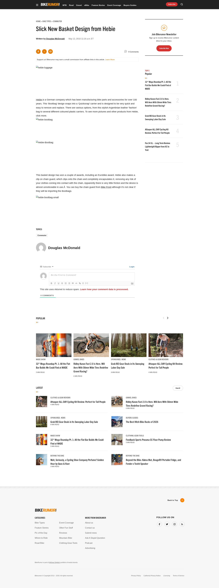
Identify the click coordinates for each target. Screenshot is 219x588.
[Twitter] (166, 523)
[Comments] (126, 52)
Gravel (79, 5)
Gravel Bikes (79, 359)
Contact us (90, 528)
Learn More (110, 59)
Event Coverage (114, 5)
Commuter (42, 235)
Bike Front (106, 187)
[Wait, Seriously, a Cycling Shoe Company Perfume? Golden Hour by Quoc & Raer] (41, 459)
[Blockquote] (73, 283)
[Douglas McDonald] (41, 249)
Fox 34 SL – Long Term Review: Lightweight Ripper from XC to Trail (157, 146)
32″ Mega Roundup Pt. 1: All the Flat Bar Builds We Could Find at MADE (158, 85)
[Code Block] (76, 283)
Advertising (90, 548)
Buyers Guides (130, 5)
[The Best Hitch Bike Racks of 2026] (117, 421)
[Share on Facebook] (38, 51)
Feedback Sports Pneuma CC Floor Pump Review (148, 439)
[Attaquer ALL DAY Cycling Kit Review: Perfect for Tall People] (166, 345)
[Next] (168, 318)
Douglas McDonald (55, 39)
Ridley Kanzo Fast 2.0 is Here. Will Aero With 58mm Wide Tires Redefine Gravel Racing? (158, 102)
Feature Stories (98, 5)
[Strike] (62, 283)
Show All (178, 388)
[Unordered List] (69, 283)
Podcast (88, 543)
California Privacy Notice (152, 576)
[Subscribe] (181, 523)
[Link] (80, 283)
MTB (65, 5)
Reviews (63, 533)
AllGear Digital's (54, 562)
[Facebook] (158, 523)
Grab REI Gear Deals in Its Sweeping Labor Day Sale (74, 421)
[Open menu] (37, 5)
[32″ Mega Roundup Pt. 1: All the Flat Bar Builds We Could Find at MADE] (53, 345)
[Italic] (55, 283)
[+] (86, 283)
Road (71, 5)
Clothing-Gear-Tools (135, 435)
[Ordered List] (65, 283)
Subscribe (171, 4)
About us (89, 523)
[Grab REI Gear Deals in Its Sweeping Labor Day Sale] (129, 345)
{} (83, 283)
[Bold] (51, 283)
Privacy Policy (136, 576)
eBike (86, 5)
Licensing (166, 576)
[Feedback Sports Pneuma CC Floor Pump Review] (117, 439)
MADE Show (40, 359)
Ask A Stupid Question (95, 538)
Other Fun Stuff (66, 528)
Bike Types (40, 523)
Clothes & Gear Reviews (159, 359)
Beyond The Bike (57, 455)
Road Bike (39, 543)
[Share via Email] (50, 51)
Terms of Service (178, 576)
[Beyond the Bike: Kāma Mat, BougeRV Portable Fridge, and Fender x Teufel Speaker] (117, 459)
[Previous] (164, 318)
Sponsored (116, 359)
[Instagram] (174, 523)
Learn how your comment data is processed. (104, 289)
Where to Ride (41, 538)
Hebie (39, 99)
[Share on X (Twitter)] (44, 51)
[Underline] (58, 283)
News (124, 359)
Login (131, 267)
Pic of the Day (41, 533)
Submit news (91, 533)
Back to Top (173, 500)
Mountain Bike (65, 538)
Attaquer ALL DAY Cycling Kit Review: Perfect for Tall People (78, 401)
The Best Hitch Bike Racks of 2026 (142, 421)
